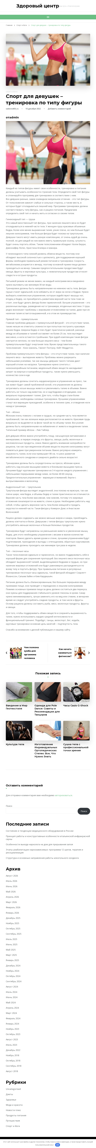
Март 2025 (11, 955)
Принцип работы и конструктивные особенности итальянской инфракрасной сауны (48, 838)
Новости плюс (13, 1110)
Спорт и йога (12, 92)
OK (57, 1145)
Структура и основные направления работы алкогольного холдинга (42, 858)
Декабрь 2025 (13, 918)
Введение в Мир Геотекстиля (16, 707)
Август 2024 (12, 986)
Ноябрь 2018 (12, 1055)
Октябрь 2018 (13, 1060)
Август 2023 (12, 1039)
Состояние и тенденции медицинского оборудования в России (39, 830)
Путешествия (13, 1120)
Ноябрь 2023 (12, 1029)
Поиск (9, 806)
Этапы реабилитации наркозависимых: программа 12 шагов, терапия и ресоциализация (44, 851)
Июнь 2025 (11, 944)
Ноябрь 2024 (12, 970)
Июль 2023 (11, 1044)
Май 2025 (11, 949)
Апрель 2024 (12, 1007)
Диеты (9, 1094)
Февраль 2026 (13, 907)
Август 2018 (12, 1071)
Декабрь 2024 (13, 965)
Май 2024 (11, 1002)
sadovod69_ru (12, 108)
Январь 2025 (12, 960)
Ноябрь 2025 (12, 923)
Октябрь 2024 (13, 976)
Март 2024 (11, 1013)
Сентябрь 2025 (13, 933)
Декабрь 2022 (13, 1050)
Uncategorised (13, 1089)
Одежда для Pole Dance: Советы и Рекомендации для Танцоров (47, 710)
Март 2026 (11, 902)
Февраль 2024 (13, 1018)
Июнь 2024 (11, 997)
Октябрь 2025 (13, 928)
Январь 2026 (12, 912)
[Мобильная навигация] (48, 17)
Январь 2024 (12, 1023)
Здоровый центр (37, 6)
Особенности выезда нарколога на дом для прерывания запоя (39, 844)
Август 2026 (12, 875)
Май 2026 (11, 891)
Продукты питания (16, 1115)
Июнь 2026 (11, 886)
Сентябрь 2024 (13, 981)
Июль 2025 (11, 939)
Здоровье (11, 1099)
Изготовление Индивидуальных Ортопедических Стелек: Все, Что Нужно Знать (46, 750)
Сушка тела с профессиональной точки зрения (75, 747)
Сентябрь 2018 (13, 1065)
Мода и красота (14, 1104)
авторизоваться (63, 795)
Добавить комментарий (59, 108)
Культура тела (15, 744)
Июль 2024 (11, 992)
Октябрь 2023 (13, 1034)
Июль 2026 (11, 881)
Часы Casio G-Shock (75, 705)
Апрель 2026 (12, 896)
